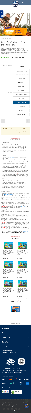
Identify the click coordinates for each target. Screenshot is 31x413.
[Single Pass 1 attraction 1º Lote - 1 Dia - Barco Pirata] (15, 24)
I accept (15, 410)
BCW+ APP (10, 173)
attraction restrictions (8, 194)
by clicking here (25, 231)
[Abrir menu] (3, 2)
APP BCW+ (24, 206)
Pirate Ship (11, 157)
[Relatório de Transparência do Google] (5, 392)
